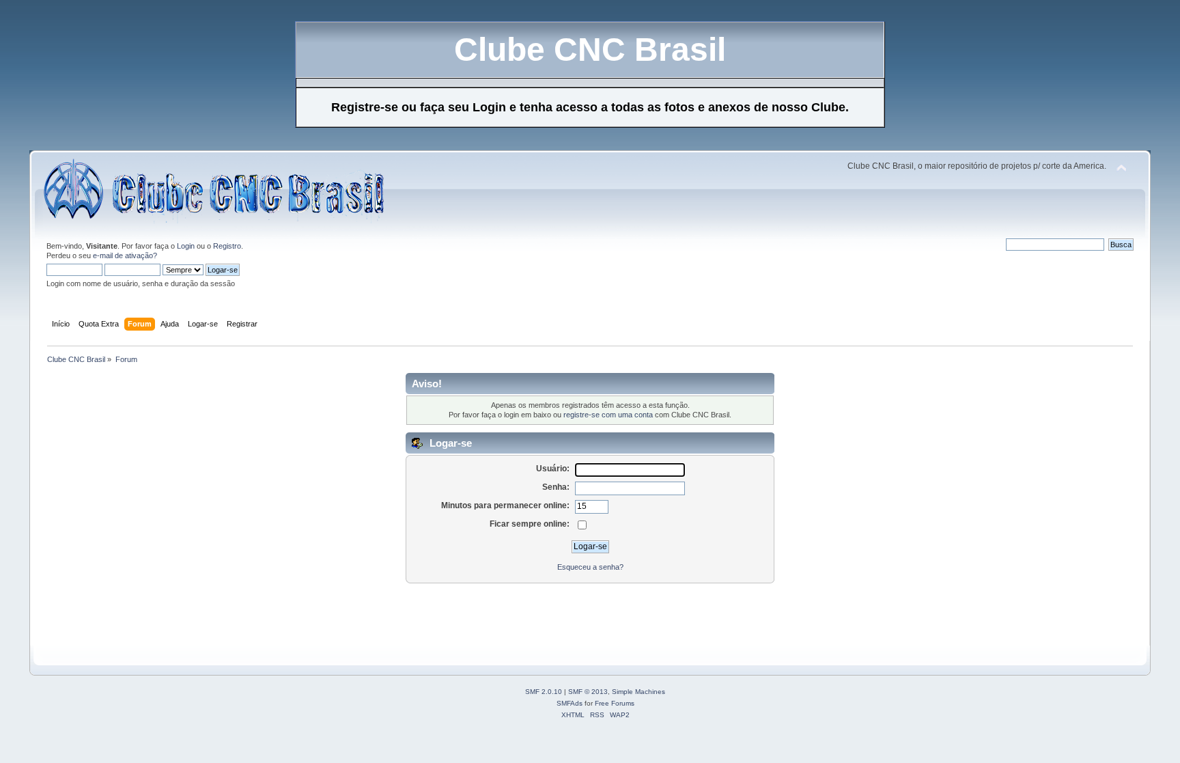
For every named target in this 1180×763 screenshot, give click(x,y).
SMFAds (569, 703)
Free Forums (614, 703)
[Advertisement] (291, 615)
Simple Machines (638, 691)
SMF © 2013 (588, 691)
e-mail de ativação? (125, 255)
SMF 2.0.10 (543, 691)
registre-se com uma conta (608, 415)
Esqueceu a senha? (590, 567)
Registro (227, 246)
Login (186, 246)
